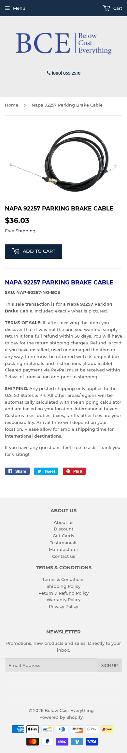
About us (64, 522)
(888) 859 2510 (65, 73)
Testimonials (64, 542)
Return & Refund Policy (63, 593)
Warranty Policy (63, 599)
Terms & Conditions (63, 579)
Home (11, 105)
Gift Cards (63, 535)
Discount (63, 528)
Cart (117, 8)
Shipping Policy (63, 586)
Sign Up (109, 665)
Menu (19, 8)
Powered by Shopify (61, 717)
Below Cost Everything (69, 710)
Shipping (25, 230)
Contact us (63, 556)
